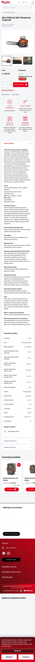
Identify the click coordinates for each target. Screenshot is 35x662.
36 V (30, 387)
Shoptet (16, 590)
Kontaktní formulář (11, 559)
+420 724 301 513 (11, 548)
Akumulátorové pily (13, 431)
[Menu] (32, 2)
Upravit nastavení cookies (17, 587)
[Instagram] (8, 553)
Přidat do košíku (19, 84)
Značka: (7, 26)
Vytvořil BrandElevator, (8, 590)
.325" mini (28, 396)
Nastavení (17, 651)
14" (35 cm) (28, 347)
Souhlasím (25, 657)
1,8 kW (29, 412)
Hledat (30, 7)
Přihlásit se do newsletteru (11, 534)
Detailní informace (7, 90)
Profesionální (27, 391)
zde (9, 646)
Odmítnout (9, 657)
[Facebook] (3, 553)
